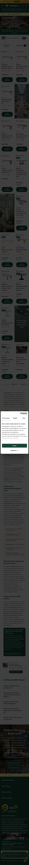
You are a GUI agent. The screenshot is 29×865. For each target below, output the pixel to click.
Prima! (14, 445)
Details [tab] (15, 418)
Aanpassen (13, 450)
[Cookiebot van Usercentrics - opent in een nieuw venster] (20, 414)
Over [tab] (24, 418)
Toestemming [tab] (6, 418)
